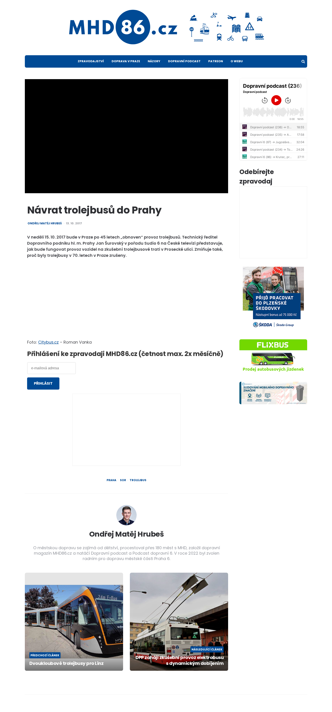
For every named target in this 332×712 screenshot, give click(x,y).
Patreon (215, 61)
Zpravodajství (91, 61)
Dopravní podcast (184, 61)
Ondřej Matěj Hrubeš (45, 223)
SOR (123, 480)
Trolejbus (138, 480)
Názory (154, 61)
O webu (237, 61)
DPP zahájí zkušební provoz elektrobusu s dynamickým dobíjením (180, 660)
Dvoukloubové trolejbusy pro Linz (66, 663)
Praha (111, 480)
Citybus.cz (48, 342)
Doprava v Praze (126, 61)
